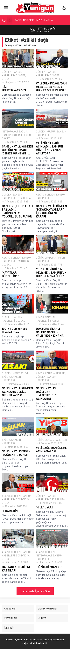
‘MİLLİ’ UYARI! (44, 507)
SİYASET (20, 75)
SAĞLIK (23, 131)
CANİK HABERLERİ (55, 373)
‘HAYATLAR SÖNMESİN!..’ (10, 274)
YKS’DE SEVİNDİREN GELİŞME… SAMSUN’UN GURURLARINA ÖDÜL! (51, 272)
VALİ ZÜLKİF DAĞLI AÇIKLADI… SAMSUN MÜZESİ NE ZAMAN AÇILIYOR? (49, 148)
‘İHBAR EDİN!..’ (11, 510)
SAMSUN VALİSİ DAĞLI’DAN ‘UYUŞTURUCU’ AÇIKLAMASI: (46, 393)
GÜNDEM (6, 71)
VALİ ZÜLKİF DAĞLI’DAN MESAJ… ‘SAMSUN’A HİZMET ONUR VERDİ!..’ (51, 87)
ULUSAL (6, 78)
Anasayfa (9, 45)
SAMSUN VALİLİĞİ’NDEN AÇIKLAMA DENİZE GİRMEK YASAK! (17, 391)
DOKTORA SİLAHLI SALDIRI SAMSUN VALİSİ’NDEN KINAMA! (50, 332)
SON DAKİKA (23, 261)
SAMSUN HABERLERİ (13, 135)
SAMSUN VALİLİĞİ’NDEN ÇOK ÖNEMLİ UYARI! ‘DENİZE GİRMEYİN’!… (17, 150)
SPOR (19, 198)
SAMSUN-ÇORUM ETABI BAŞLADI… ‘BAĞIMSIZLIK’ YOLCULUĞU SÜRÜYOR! (17, 211)
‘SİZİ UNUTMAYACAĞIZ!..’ (15, 88)
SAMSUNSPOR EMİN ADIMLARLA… (34, 20)
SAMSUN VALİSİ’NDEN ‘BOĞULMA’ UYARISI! (16, 452)
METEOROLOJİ (10, 131)
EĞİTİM (39, 257)
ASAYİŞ (40, 194)
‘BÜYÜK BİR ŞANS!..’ (49, 567)
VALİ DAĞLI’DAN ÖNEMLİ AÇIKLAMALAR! (51, 449)
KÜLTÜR (51, 131)
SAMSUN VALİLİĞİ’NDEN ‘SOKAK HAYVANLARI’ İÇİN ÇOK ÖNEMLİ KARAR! (51, 211)
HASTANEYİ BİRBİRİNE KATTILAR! (16, 568)
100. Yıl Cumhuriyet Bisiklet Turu (14, 330)
